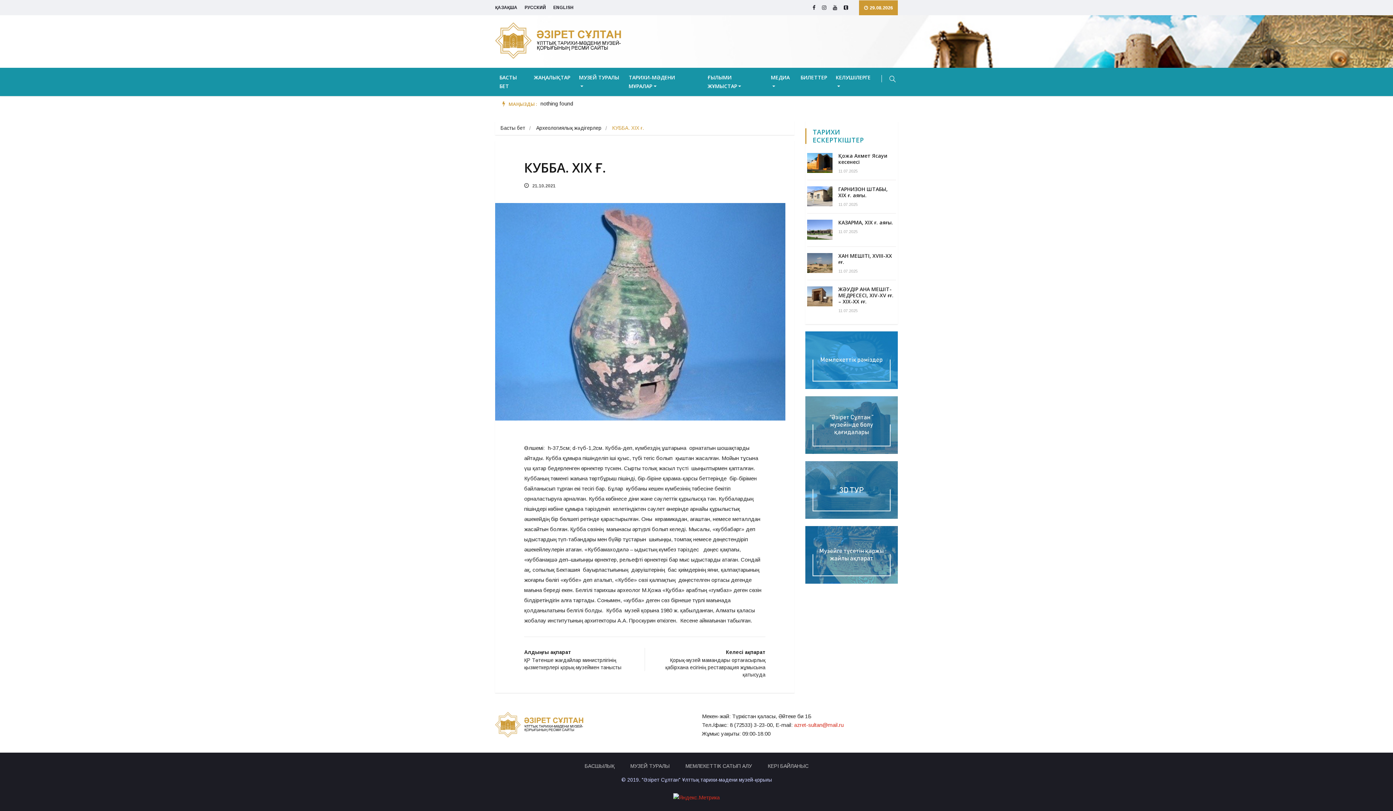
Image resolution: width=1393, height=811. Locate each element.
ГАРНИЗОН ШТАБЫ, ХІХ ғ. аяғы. (863, 192)
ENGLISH (563, 7)
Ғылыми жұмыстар (722, 82)
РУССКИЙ (535, 7)
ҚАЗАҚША (506, 7)
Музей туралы (599, 77)
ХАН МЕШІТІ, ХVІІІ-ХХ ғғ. (865, 258)
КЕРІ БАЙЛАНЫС (788, 766)
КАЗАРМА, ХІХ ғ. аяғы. (865, 222)
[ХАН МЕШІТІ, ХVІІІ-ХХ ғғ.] (820, 263)
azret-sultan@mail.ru (819, 725)
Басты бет (508, 82)
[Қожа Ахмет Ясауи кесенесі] (820, 163)
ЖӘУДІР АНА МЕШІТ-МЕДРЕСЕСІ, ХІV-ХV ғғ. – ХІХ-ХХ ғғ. (865, 295)
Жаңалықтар (552, 77)
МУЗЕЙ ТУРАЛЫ (650, 766)
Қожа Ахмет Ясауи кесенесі (862, 158)
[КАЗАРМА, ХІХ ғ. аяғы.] (820, 230)
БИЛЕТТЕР (814, 77)
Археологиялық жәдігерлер (568, 128)
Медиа (780, 77)
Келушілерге (853, 77)
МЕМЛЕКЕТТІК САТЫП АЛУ (719, 766)
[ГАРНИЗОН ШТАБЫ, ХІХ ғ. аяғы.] (820, 196)
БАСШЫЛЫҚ (600, 766)
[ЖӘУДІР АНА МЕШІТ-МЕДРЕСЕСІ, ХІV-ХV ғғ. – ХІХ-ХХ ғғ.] (820, 296)
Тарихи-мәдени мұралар (652, 82)
